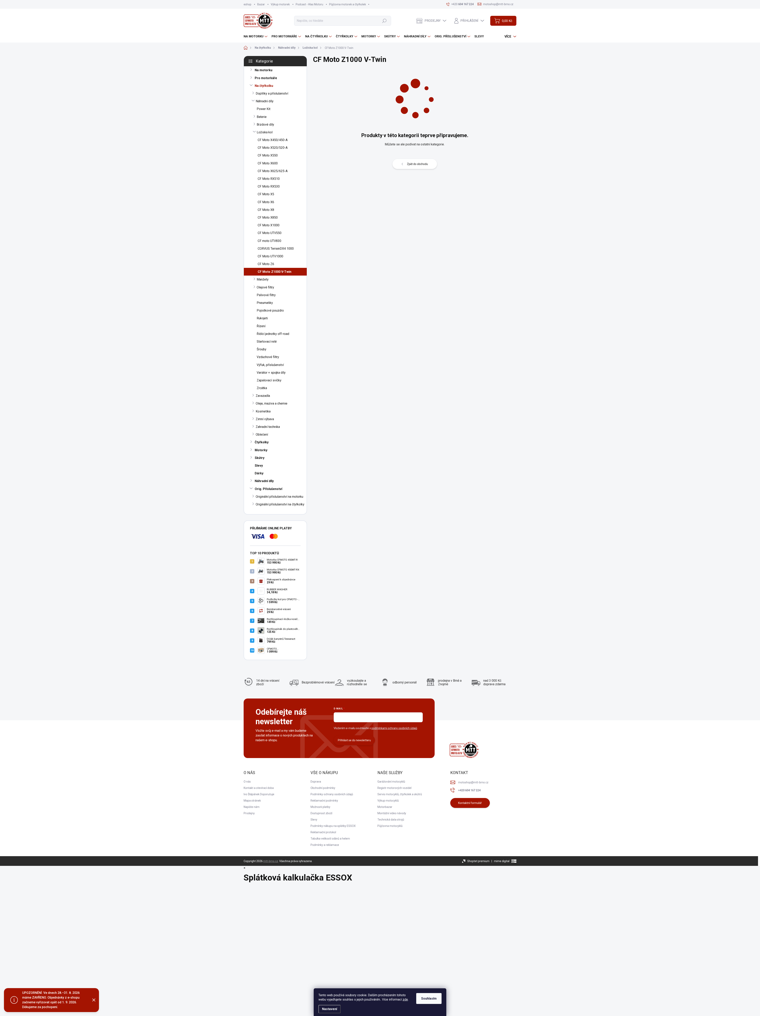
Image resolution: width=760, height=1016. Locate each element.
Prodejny (249, 813)
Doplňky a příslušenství (272, 93)
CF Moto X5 (266, 194)
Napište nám (251, 806)
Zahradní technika (268, 427)
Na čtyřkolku (264, 86)
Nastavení (329, 1009)
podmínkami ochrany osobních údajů (394, 728)
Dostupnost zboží (321, 813)
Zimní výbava (265, 419)
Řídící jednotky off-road (273, 334)
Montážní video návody (391, 813)
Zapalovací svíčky (269, 380)
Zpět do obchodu (417, 164)
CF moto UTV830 (269, 241)
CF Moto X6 (266, 202)
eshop (247, 4)
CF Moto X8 (266, 210)
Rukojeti (262, 318)
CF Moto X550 (268, 155)
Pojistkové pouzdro (270, 310)
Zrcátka (262, 388)
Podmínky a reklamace (325, 844)
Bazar (261, 4)
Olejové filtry (265, 287)
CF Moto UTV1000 (270, 256)
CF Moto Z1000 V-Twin (274, 272)
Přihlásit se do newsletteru (354, 740)
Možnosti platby (320, 806)
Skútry (259, 458)
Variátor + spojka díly (271, 372)
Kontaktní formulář (470, 803)
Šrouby (261, 349)
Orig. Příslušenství (268, 489)
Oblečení (262, 434)
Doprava (316, 781)
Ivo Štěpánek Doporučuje (259, 794)
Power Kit (263, 109)
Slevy (259, 465)
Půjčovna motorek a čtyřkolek (347, 4)
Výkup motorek (280, 4)
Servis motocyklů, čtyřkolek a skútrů (399, 794)
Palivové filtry (266, 295)
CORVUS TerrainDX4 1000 (276, 248)
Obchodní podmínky (323, 787)
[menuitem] (256, 36)
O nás (247, 781)
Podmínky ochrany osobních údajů (332, 794)
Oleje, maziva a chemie (271, 403)
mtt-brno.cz (270, 861)
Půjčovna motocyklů (390, 825)
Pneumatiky (265, 303)
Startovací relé (267, 341)
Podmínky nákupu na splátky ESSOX (333, 825)
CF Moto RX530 (269, 186)
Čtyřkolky (262, 442)
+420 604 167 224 (469, 790)
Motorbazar (384, 806)
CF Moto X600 (268, 163)
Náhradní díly (265, 101)
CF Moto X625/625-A (273, 171)
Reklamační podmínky (324, 800)
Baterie (262, 117)
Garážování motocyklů (391, 781)
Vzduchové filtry (268, 357)
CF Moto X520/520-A (273, 148)
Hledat (384, 20)
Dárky (259, 473)
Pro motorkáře (266, 78)
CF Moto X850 (268, 217)
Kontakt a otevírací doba (259, 787)
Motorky (261, 450)
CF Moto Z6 (266, 264)
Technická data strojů (390, 819)
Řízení (261, 326)
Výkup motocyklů (388, 800)
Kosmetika (263, 411)
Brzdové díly (265, 124)
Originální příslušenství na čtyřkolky (280, 504)
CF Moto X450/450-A (273, 140)
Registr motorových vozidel (394, 787)
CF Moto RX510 (269, 179)
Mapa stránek (252, 800)
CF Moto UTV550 (269, 233)
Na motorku (263, 70)
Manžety (263, 279)
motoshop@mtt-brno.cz (473, 782)
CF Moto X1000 (268, 225)
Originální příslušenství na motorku (279, 497)
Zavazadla (263, 396)
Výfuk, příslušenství (270, 365)
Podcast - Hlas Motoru (309, 4)
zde (405, 999)
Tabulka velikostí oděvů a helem (330, 838)
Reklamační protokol (323, 832)
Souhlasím (429, 998)
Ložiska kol (265, 132)
